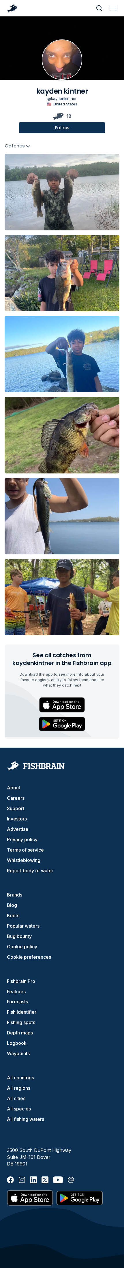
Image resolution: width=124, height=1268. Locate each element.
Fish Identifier (21, 1012)
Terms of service (25, 850)
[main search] (99, 8)
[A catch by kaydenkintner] (62, 192)
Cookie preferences (29, 957)
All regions (18, 1088)
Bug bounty (19, 936)
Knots (13, 915)
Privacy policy (22, 839)
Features (16, 991)
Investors (17, 819)
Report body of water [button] (30, 870)
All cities (16, 1098)
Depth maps (20, 1033)
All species (19, 1109)
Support (15, 808)
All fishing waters (25, 1119)
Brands (14, 895)
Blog (12, 905)
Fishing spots (21, 1022)
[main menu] (113, 8)
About (13, 788)
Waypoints (18, 1053)
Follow (62, 127)
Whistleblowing (23, 860)
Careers (16, 798)
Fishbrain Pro (21, 981)
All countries (20, 1078)
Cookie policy (22, 946)
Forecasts (17, 1001)
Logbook (17, 1043)
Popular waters (23, 926)
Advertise (17, 829)
